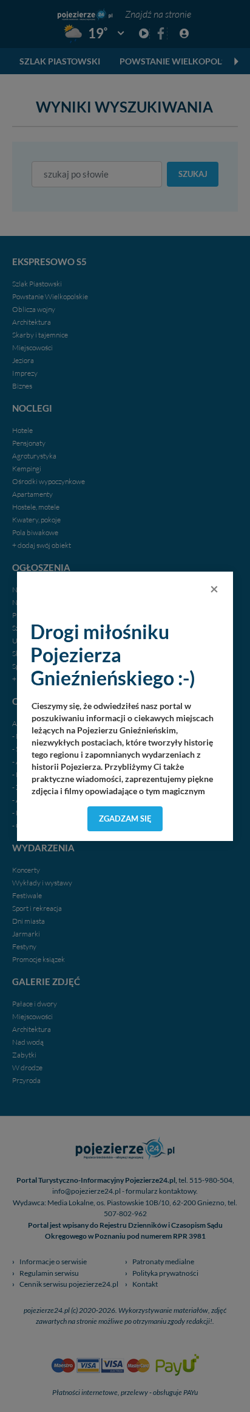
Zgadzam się (125, 818)
